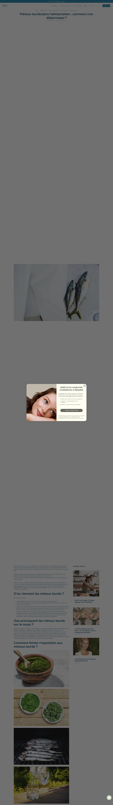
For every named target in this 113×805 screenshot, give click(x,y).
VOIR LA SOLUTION (71, 410)
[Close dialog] (84, 386)
